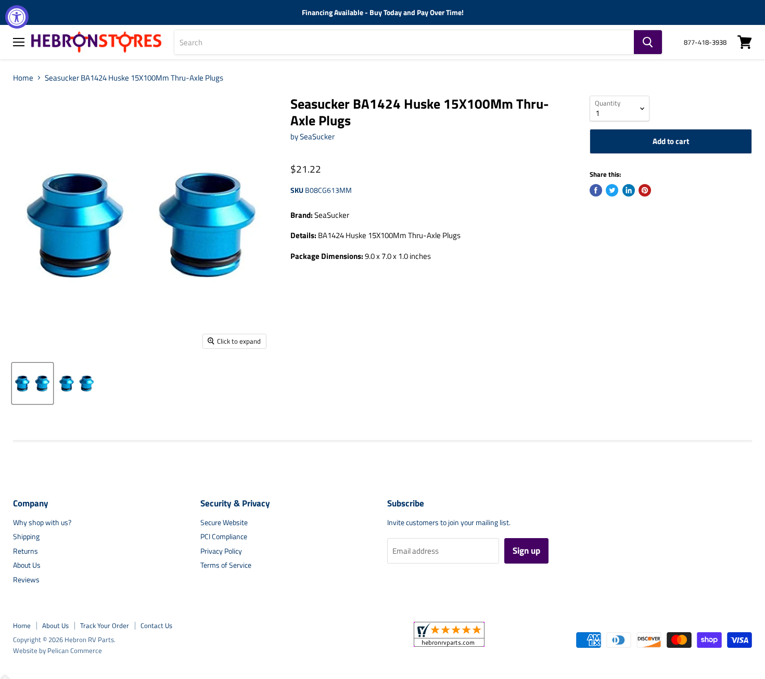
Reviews (26, 579)
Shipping (26, 536)
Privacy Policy (221, 550)
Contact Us (156, 625)
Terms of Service (225, 564)
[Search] (648, 42)
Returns (25, 550)
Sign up (526, 550)
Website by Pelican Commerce (57, 650)
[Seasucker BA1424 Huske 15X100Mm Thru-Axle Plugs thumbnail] (32, 383)
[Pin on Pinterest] (645, 190)
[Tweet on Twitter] (612, 190)
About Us (27, 564)
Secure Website (224, 522)
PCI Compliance (223, 536)
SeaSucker (317, 136)
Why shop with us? (42, 522)
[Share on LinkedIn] (628, 190)
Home (23, 77)
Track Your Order (104, 625)
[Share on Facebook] (596, 190)
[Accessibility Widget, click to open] (17, 17)
